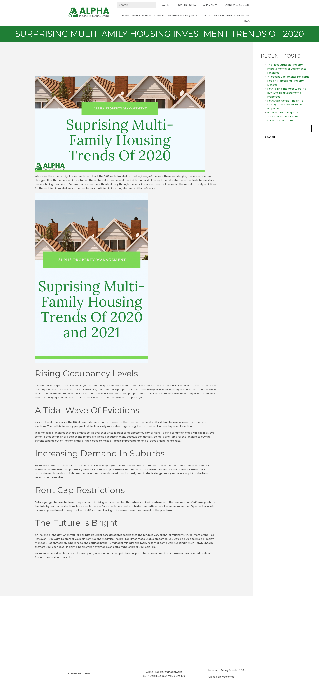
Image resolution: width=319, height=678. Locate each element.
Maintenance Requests (182, 15)
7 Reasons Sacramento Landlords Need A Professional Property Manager (288, 80)
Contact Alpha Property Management (226, 15)
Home (125, 15)
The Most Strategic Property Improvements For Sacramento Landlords (286, 68)
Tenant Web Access (236, 5)
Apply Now (210, 5)
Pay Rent (166, 5)
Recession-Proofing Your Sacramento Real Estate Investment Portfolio (282, 116)
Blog (247, 20)
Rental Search (141, 15)
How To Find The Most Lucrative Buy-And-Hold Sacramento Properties (286, 92)
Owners (159, 15)
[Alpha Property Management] (89, 12)
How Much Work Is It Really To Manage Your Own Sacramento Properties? (286, 104)
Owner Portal (187, 5)
